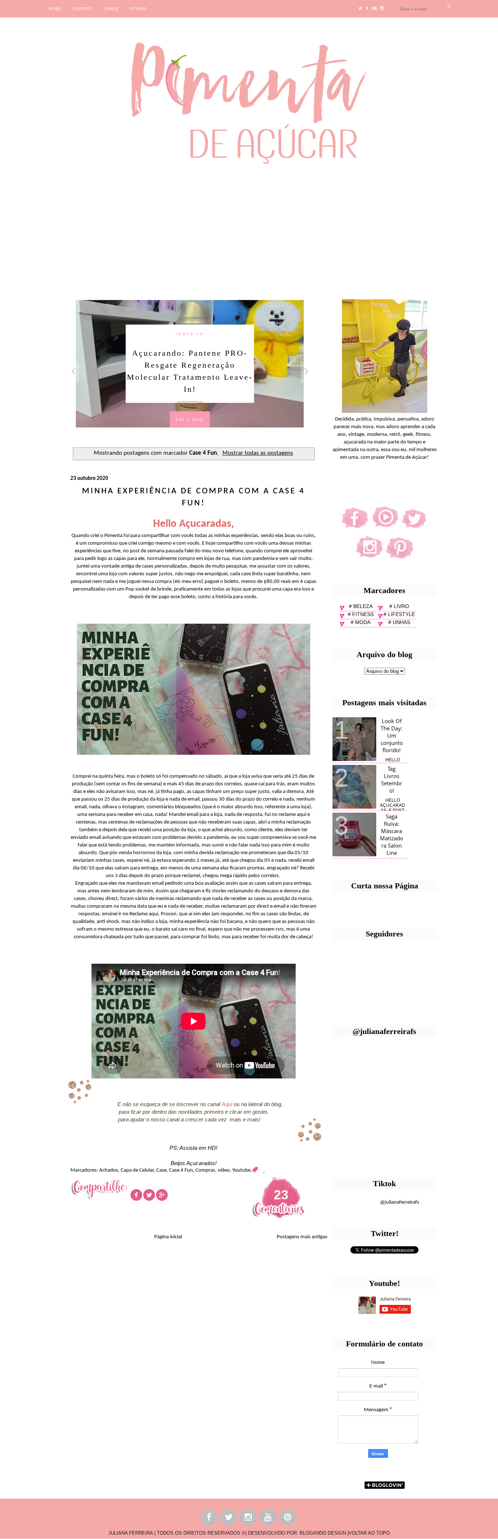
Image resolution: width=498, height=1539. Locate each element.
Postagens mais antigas (302, 1237)
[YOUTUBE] (268, 1518)
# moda (360, 622)
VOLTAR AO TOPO (369, 1533)
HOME (55, 9)
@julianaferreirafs (399, 1202)
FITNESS (138, 9)
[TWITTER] (229, 1518)
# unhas (399, 622)
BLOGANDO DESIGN (323, 1533)
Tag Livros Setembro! (391, 779)
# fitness (361, 614)
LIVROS (111, 9)
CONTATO (82, 9)
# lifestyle (399, 614)
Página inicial (168, 1237)
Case (161, 1170)
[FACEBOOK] (209, 1518)
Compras (205, 1170)
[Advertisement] (224, 229)
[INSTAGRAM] (249, 1518)
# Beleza (361, 606)
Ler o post (189, 419)
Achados (108, 1170)
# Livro (399, 606)
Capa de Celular (137, 1170)
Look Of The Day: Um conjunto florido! (392, 735)
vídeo (224, 1170)
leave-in (190, 333)
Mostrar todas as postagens (257, 453)
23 (281, 1194)
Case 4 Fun (181, 1170)
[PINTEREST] (288, 1518)
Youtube (241, 1170)
